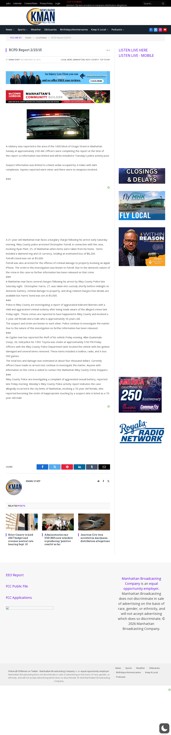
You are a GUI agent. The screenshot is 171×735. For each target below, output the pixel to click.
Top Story (105, 59)
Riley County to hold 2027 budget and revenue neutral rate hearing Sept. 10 (20, 539)
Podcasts (117, 29)
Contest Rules (30, 3)
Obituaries (50, 29)
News (9, 29)
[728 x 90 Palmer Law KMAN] (58, 83)
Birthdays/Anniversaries (74, 29)
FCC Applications (19, 597)
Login (57, 3)
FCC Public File (17, 586)
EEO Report (15, 575)
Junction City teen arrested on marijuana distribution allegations (95, 538)
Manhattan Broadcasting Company (57, 671)
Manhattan (79, 59)
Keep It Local (98, 29)
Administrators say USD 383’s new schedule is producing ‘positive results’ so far (58, 539)
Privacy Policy (46, 3)
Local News (66, 59)
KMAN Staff (14, 59)
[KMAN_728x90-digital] (58, 102)
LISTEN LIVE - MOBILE (136, 55)
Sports (21, 29)
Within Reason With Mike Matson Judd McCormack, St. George (95, 5)
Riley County (92, 59)
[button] (164, 728)
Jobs (8, 3)
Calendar (17, 3)
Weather (36, 29)
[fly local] (142, 219)
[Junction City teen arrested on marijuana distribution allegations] (94, 522)
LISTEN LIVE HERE (133, 50)
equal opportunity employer (95, 671)
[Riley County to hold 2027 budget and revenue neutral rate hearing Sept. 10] (22, 522)
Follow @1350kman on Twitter (23, 671)
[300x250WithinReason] (142, 265)
